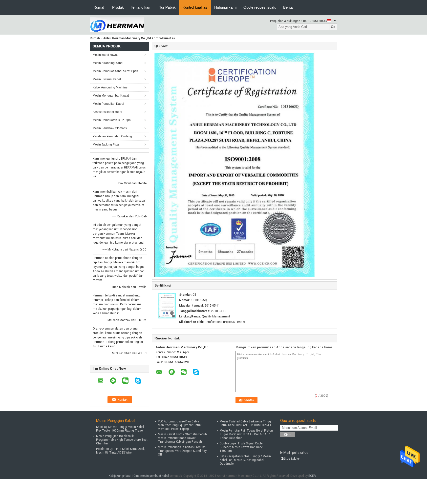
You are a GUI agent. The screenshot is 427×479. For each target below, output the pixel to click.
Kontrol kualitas (195, 7)
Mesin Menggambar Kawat (111, 95)
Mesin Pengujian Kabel (108, 103)
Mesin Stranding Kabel (108, 63)
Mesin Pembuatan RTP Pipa (112, 120)
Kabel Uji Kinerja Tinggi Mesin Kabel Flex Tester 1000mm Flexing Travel (120, 428)
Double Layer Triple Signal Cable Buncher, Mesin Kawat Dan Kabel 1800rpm (241, 447)
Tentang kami (141, 7)
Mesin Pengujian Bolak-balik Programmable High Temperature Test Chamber (122, 439)
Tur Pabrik (167, 7)
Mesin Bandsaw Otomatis (110, 128)
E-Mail (285, 453)
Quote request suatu (259, 7)
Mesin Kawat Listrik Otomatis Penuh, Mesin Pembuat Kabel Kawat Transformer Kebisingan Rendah (183, 438)
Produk (118, 7)
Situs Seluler (291, 458)
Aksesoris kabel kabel (107, 112)
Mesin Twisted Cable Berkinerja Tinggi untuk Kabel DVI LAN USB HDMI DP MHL (246, 423)
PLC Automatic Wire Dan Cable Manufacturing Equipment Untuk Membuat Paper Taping (179, 425)
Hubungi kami (225, 7)
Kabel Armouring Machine (110, 87)
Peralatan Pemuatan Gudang (112, 136)
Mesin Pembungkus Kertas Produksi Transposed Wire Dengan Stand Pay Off (182, 450)
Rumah (99, 7)
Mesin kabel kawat (105, 55)
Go (333, 27)
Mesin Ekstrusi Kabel (107, 79)
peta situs (300, 453)
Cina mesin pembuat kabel (151, 476)
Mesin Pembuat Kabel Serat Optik (115, 71)
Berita (288, 7)
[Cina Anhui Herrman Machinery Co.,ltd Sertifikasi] (167, 305)
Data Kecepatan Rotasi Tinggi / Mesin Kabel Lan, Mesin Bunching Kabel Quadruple (245, 460)
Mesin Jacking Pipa (106, 144)
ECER (312, 476)
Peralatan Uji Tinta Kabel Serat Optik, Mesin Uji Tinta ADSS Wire (120, 450)
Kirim (287, 435)
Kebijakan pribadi (120, 476)
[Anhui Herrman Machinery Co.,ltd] (117, 24)
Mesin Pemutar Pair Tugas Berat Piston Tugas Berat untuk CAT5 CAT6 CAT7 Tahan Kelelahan (246, 434)
